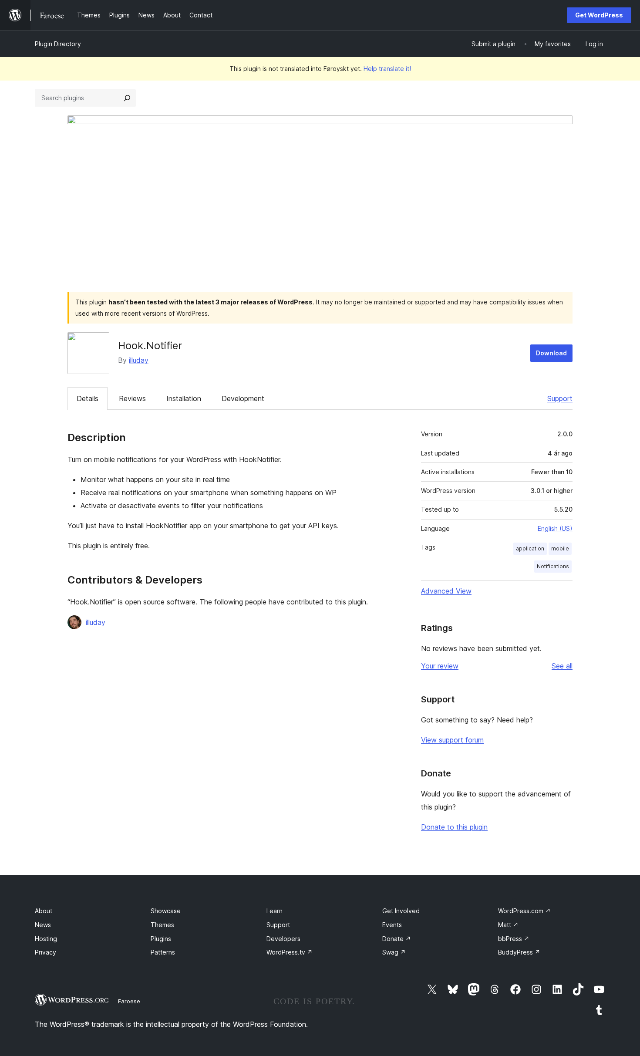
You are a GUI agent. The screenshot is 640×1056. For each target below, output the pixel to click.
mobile (560, 548)
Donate (396, 938)
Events (392, 924)
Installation (183, 398)
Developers (283, 938)
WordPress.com (524, 910)
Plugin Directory (58, 43)
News (43, 924)
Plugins (161, 938)
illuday (138, 360)
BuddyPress (519, 952)
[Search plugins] (127, 98)
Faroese (129, 1001)
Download (551, 353)
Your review (439, 665)
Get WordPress (599, 15)
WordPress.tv (289, 952)
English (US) (555, 528)
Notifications (553, 566)
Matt (508, 924)
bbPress (513, 938)
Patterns (163, 952)
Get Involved (401, 910)
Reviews (132, 398)
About (43, 910)
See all (562, 665)
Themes (162, 924)
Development (243, 398)
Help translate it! (387, 68)
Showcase (166, 910)
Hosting (46, 938)
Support (560, 398)
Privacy (45, 952)
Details (87, 398)
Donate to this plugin (454, 827)
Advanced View (446, 591)
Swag (394, 952)
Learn (274, 910)
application (530, 548)
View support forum (452, 739)
